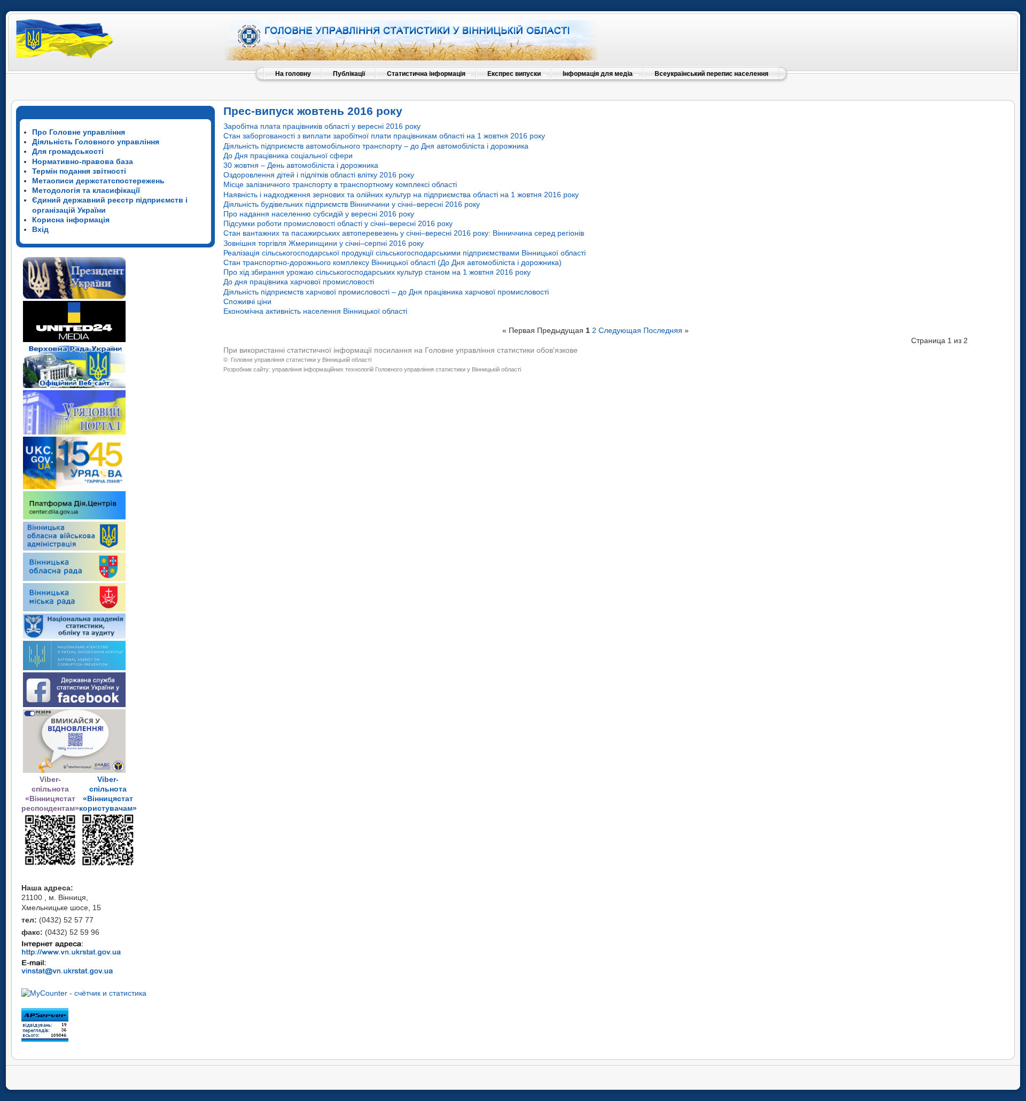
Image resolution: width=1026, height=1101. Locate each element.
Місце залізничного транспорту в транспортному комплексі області (340, 184)
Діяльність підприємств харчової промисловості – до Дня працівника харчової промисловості (386, 292)
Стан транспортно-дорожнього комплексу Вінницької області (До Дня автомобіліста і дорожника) (392, 262)
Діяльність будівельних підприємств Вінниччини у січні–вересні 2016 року (351, 204)
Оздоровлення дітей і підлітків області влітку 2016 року (318, 174)
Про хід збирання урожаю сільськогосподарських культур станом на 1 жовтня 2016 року (377, 272)
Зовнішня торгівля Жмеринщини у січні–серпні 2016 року (323, 243)
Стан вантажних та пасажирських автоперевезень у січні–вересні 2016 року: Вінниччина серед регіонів (403, 233)
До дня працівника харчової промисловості (298, 281)
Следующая (619, 330)
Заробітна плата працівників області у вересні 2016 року (322, 126)
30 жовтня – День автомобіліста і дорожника (300, 165)
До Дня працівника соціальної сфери (288, 155)
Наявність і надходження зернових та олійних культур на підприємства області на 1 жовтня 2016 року (401, 194)
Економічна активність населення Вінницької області (315, 311)
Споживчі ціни (247, 301)
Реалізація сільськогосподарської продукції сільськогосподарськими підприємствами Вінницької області (404, 253)
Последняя (662, 330)
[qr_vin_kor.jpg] (50, 863)
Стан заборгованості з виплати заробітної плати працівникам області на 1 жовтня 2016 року (384, 135)
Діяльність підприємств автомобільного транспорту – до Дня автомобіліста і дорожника (375, 146)
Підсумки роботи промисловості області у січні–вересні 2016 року (338, 223)
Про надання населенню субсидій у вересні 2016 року (318, 214)
